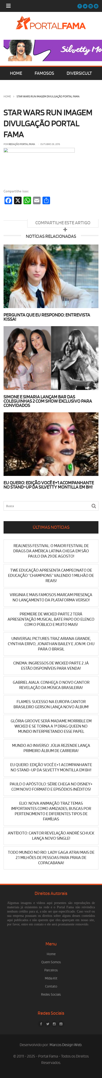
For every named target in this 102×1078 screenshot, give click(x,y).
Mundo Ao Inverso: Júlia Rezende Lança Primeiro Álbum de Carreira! (51, 748)
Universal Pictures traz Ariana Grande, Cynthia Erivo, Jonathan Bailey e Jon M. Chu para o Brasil (51, 643)
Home (7, 96)
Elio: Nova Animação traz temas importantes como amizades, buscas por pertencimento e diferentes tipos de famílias (51, 811)
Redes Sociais (51, 995)
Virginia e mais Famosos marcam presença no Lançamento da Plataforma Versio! (51, 597)
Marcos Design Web (66, 1045)
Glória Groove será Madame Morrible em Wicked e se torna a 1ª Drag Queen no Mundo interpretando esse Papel (51, 726)
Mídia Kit (51, 978)
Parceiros (51, 970)
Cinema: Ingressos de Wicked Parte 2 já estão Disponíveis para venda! (51, 666)
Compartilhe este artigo (62, 222)
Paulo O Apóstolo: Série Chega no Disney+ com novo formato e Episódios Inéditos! (51, 787)
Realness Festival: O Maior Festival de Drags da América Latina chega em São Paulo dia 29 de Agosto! (51, 551)
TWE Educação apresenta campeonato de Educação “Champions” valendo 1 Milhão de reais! (51, 575)
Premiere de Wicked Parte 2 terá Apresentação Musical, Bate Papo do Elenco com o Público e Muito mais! (51, 619)
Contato (51, 986)
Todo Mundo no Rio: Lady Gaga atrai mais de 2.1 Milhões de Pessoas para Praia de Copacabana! (51, 857)
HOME (16, 73)
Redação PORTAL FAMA (22, 144)
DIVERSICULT (79, 73)
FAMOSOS (44, 73)
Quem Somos (51, 962)
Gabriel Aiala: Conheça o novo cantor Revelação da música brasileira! (51, 685)
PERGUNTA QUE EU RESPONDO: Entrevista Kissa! (47, 317)
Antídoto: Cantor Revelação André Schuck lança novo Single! (51, 836)
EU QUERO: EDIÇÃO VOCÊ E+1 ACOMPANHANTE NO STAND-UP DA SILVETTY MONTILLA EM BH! (49, 485)
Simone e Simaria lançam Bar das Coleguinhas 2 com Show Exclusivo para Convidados (48, 401)
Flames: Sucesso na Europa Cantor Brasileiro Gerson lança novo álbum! (51, 704)
